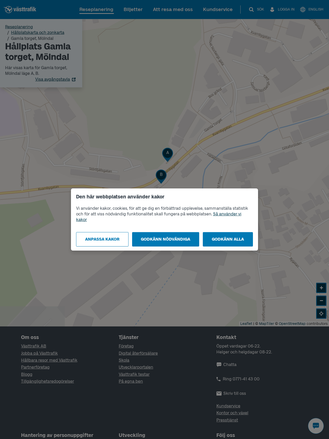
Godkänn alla (228, 239)
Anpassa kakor (102, 239)
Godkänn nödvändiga (165, 239)
